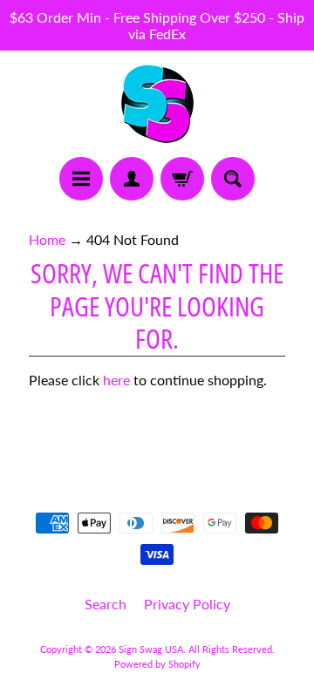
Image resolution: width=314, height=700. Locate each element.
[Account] (132, 178)
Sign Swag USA (151, 649)
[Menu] (81, 178)
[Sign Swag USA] (157, 104)
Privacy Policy (187, 603)
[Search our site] (233, 178)
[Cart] (182, 178)
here (116, 379)
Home (47, 239)
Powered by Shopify (157, 663)
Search (105, 603)
